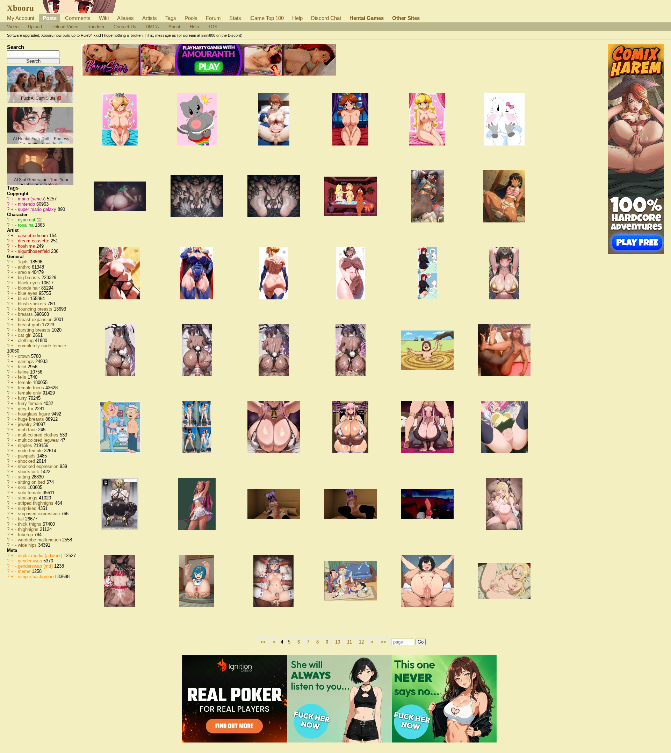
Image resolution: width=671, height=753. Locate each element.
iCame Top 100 (267, 18)
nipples (26, 445)
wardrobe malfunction (40, 539)
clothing (26, 340)
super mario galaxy (38, 209)
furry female (30, 403)
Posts (50, 18)
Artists (149, 18)
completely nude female (42, 345)
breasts (26, 314)
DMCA (152, 26)
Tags (170, 18)
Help (297, 18)
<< (263, 642)
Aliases (125, 18)
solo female (30, 492)
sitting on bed (32, 482)
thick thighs (30, 524)
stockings (28, 497)
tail (21, 518)
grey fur (26, 408)
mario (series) (32, 198)
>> (383, 642)
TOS (212, 26)
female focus (31, 387)
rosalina (26, 225)
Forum (213, 18)
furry (23, 398)
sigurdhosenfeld (34, 251)
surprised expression (39, 513)
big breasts (30, 277)
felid (23, 366)
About (174, 26)
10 (337, 642)
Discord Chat (326, 18)
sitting (24, 476)
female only (30, 393)
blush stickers (33, 303)
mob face (28, 429)
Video (13, 26)
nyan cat (27, 219)
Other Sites (406, 18)
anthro (25, 267)
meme (25, 571)
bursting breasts (35, 330)
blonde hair (29, 288)
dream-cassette (34, 240)
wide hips (28, 545)
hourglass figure (34, 414)
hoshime (27, 246)
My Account (20, 18)
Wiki (104, 18)
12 (361, 642)
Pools (191, 18)
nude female (31, 450)
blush (24, 298)
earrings (26, 361)
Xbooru (20, 8)
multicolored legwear (39, 440)
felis (23, 377)
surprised (28, 508)
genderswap (30, 560)
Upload (35, 26)
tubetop (26, 534)
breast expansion (36, 319)
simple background (37, 576)
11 (349, 642)
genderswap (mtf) (36, 566)
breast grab (30, 324)
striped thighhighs (36, 503)
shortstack (29, 471)
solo (23, 487)
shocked (27, 461)
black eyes (29, 282)
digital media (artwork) (41, 555)
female (25, 382)
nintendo (27, 204)
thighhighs (29, 529)
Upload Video (64, 26)
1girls (24, 261)
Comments (78, 18)
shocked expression (39, 466)
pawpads (27, 456)
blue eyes (28, 293)
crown (24, 356)
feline (24, 372)
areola (24, 272)
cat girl (25, 335)
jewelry (25, 424)
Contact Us (125, 26)
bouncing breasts (36, 309)
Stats (235, 18)
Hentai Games (366, 18)
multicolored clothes (39, 435)
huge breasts (31, 419)
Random (95, 26)
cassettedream (33, 235)
